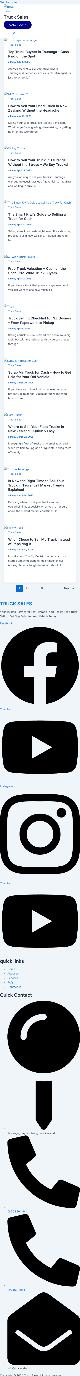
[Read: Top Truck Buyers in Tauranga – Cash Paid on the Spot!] (20, 40)
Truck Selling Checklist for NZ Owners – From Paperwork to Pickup (39, 320)
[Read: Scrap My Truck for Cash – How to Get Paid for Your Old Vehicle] (21, 360)
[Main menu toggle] (12, 33)
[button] (18, 25)
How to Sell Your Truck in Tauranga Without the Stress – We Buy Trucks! (38, 162)
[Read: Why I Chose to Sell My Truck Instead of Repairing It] (13, 527)
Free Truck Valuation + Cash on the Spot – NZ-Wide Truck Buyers (37, 270)
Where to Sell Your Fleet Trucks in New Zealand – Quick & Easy (36, 429)
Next (69, 588)
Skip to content (9, 2)
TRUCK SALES (16, 604)
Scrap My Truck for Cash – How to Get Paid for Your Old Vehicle (39, 374)
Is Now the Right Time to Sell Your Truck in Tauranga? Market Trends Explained (36, 485)
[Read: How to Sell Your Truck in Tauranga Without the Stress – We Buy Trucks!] (14, 148)
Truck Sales (16, 17)
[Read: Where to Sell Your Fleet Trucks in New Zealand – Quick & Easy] (13, 415)
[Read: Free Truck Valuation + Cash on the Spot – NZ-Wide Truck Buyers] (19, 257)
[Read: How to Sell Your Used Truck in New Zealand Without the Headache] (18, 94)
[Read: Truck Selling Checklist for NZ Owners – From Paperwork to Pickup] (9, 306)
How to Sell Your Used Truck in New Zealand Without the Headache (37, 108)
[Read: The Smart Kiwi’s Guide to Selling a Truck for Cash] (38, 202)
